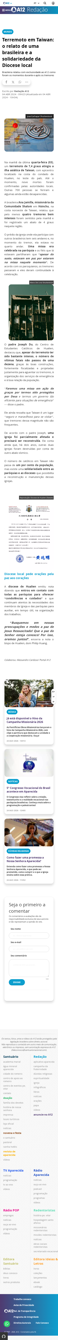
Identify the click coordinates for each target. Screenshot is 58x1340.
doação (7, 1098)
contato (7, 1093)
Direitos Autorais (22, 1322)
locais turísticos (11, 1119)
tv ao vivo (8, 1184)
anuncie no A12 (43, 1114)
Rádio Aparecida (41, 1172)
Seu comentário (19, 955)
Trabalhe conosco (22, 1299)
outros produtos (11, 1282)
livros (6, 1277)
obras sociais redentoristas (40, 1245)
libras (36, 1091)
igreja (36, 1082)
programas (39, 1197)
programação (10, 1180)
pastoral (7, 1142)
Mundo (8, 31)
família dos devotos (13, 1102)
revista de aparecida (9, 1153)
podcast (38, 1188)
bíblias (6, 1268)
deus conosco (10, 1273)
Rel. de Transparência (24, 1311)
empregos (8, 1215)
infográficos (40, 1087)
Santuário (10, 1057)
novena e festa (12, 1133)
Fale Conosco (42, 1322)
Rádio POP (11, 1210)
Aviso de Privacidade (24, 1305)
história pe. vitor (42, 1215)
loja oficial (8, 1123)
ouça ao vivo (40, 1184)
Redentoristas (44, 1210)
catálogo (38, 1286)
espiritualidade (41, 1078)
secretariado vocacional (46, 1251)
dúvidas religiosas (43, 1073)
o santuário (9, 1137)
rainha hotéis (10, 1146)
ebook (37, 1282)
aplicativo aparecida (44, 1061)
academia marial (12, 1061)
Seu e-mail (16, 942)
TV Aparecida (13, 1170)
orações (38, 1100)
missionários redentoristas (40, 1229)
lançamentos (40, 1277)
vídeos (6, 1159)
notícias (7, 1128)
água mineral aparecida (10, 1068)
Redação (40, 1057)
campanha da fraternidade (41, 1068)
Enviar (17, 982)
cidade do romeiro (12, 1073)
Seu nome (16, 928)
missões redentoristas (45, 1234)
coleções (38, 1273)
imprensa (8, 1114)
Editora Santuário (10, 1261)
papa (36, 1105)
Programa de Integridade (26, 1317)
